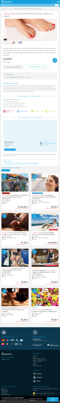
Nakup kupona (4, 390)
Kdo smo (35, 355)
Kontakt (35, 357)
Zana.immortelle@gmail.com (49, 143)
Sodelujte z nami (5, 359)
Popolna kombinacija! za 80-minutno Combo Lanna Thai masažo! (14, 309)
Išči (57, 5)
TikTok (38, 381)
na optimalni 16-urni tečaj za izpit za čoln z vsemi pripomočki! (13, 270)
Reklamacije (4, 393)
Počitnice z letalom (37, 361)
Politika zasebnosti (37, 366)
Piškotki (35, 364)
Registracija (4, 388)
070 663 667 (45, 142)
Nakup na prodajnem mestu (39, 360)
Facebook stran (45, 145)
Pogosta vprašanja (5, 394)
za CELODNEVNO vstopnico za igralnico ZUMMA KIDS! (44, 310)
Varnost (35, 363)
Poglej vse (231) (5, 170)
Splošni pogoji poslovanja (39, 358)
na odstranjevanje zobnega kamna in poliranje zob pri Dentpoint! (44, 197)
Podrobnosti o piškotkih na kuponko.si (36, 399)
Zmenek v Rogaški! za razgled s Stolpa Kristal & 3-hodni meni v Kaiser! (43, 272)
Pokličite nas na (38, 345)
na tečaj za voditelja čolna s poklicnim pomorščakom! (43, 233)
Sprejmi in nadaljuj (53, 399)
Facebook (39, 373)
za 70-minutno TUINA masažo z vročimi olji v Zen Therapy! (14, 233)
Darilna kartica (4, 391)
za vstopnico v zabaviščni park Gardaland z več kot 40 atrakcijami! (15, 197)
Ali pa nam (54, 345)
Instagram (39, 377)
